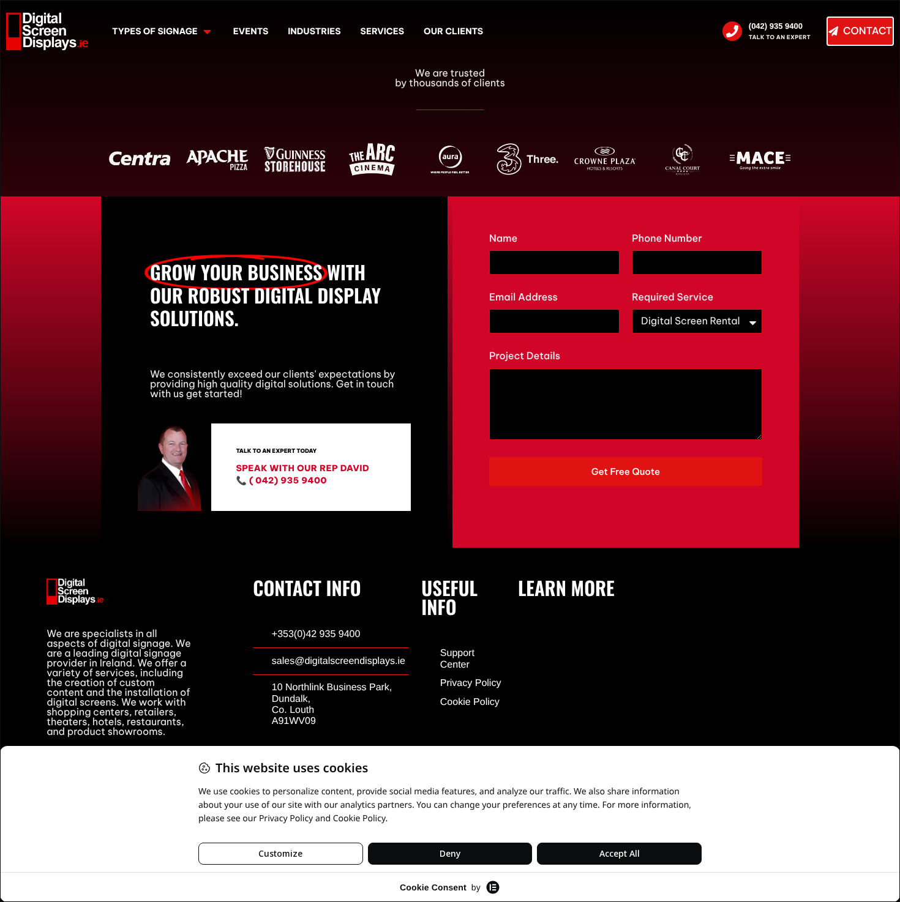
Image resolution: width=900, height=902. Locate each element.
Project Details (524, 356)
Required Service (672, 298)
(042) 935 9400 (776, 26)
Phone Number (667, 239)
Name (503, 239)
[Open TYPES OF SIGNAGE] (207, 31)
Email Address (523, 298)
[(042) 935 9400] (732, 31)
